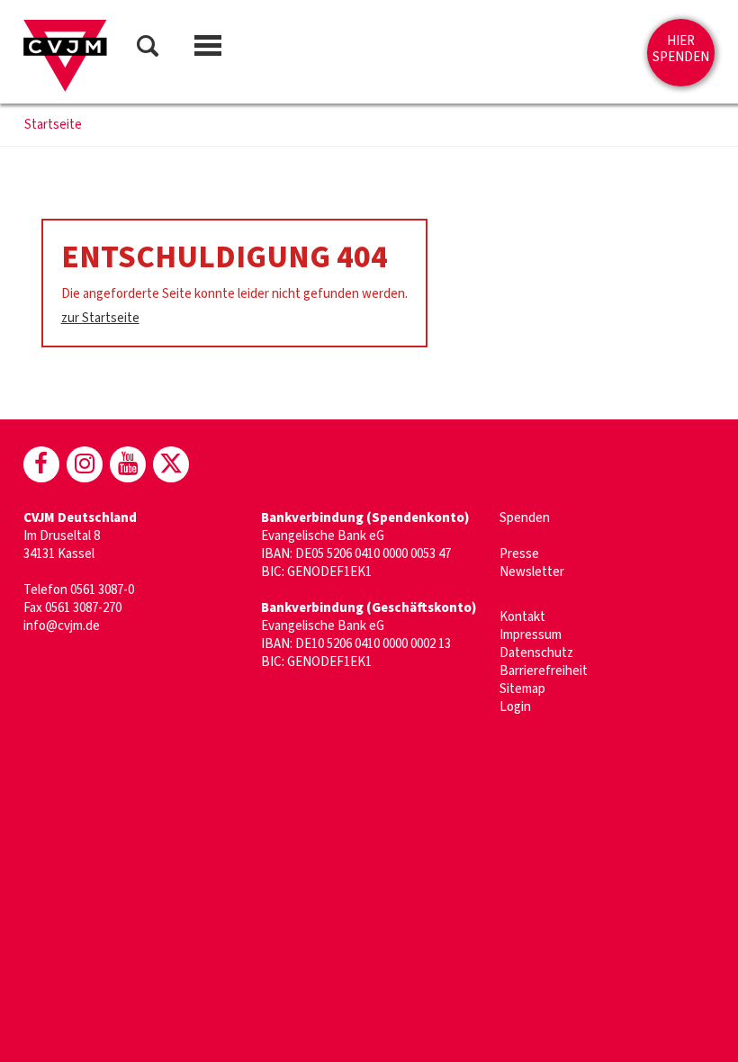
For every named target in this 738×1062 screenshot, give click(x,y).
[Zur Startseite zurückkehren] (65, 56)
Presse (519, 553)
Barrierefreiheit (544, 671)
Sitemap (522, 689)
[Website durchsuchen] (147, 49)
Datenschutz (536, 653)
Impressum (531, 635)
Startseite (53, 125)
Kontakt (522, 617)
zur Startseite (100, 318)
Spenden (525, 517)
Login (515, 707)
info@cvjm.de (61, 625)
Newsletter (532, 571)
